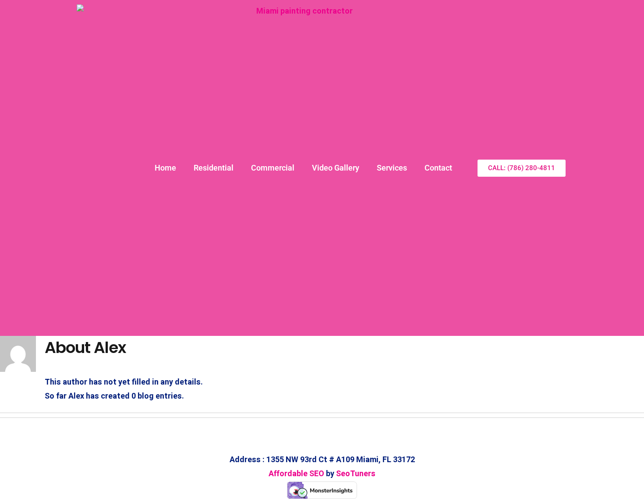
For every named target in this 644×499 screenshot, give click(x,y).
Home (165, 167)
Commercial (272, 167)
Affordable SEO (296, 474)
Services (392, 167)
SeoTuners (355, 474)
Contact (438, 167)
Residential (214, 167)
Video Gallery (335, 167)
